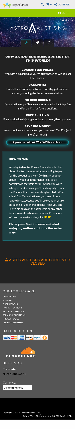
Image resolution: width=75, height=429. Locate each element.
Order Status (10, 304)
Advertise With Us (13, 322)
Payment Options (12, 307)
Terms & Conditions (14, 315)
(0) (51, 4)
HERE (47, 217)
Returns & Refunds (13, 311)
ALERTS (68, 20)
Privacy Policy (11, 318)
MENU (62, 13)
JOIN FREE (64, 4)
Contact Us (9, 296)
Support (7, 300)
